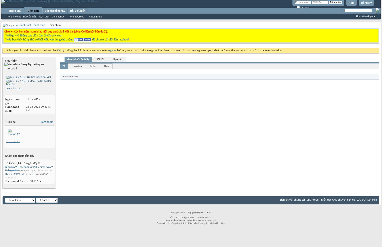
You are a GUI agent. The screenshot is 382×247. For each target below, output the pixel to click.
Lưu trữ (361, 199)
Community (58, 16)
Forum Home (14, 16)
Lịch (47, 16)
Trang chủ (15, 10)
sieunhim (78, 66)
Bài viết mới (29, 16)
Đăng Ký (366, 2)
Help (351, 2)
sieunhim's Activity (78, 59)
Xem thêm (47, 122)
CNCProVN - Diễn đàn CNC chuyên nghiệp (331, 199)
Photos (107, 66)
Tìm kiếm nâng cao (366, 16)
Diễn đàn (33, 10)
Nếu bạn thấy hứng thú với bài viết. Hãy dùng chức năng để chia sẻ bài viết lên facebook (67, 39)
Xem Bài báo (13, 88)
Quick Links (95, 16)
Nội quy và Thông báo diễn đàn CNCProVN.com (34, 35)
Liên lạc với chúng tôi (292, 199)
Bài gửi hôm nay (55, 10)
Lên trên (372, 199)
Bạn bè (117, 59)
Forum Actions (76, 16)
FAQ (40, 16)
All (64, 66)
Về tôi (100, 59)
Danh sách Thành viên (32, 25)
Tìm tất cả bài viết (40, 77)
